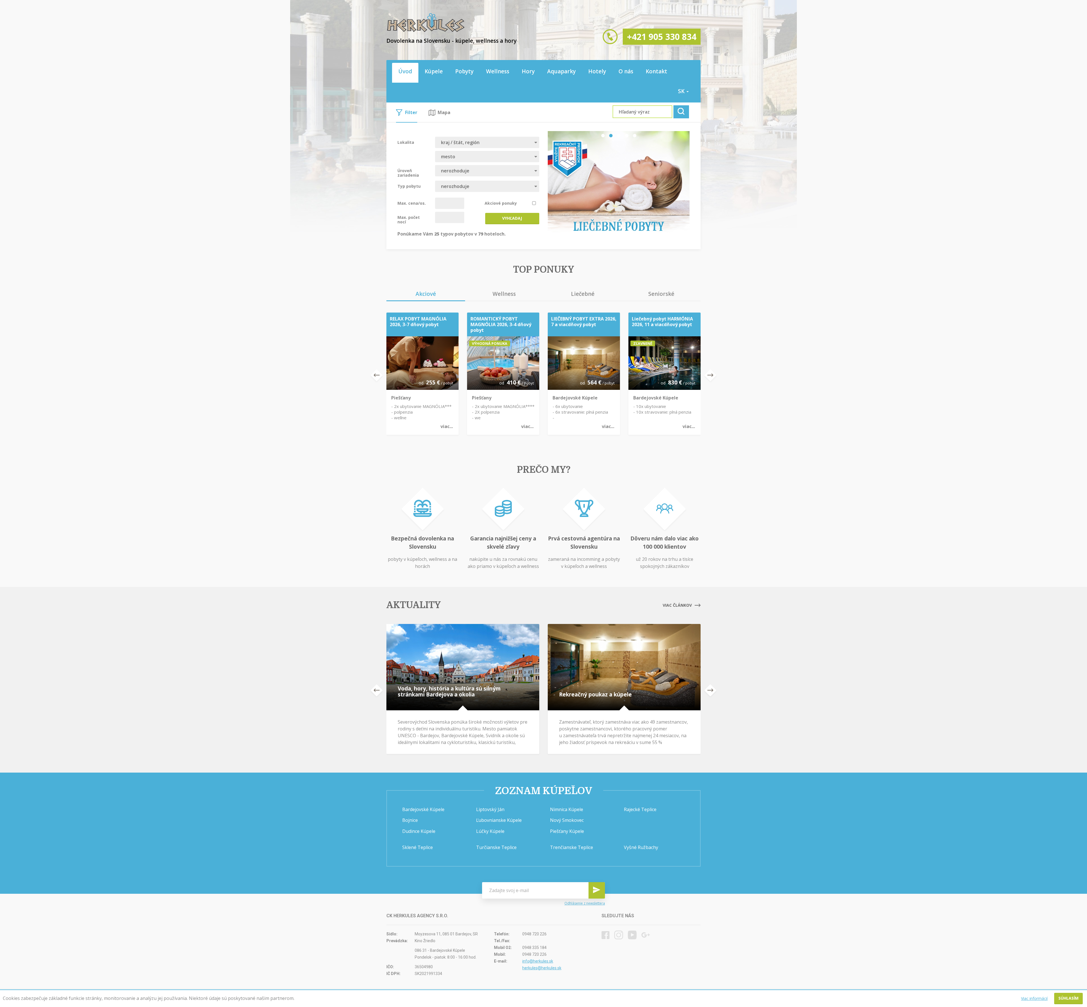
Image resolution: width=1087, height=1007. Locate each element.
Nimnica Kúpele (566, 809)
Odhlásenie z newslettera (584, 903)
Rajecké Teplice (640, 809)
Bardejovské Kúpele (423, 809)
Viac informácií (1034, 998)
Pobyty (464, 71)
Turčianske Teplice (496, 847)
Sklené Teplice (417, 847)
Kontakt (656, 71)
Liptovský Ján (490, 809)
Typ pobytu (409, 186)
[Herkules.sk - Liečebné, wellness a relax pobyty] (425, 31)
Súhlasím (1068, 998)
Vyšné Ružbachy (641, 847)
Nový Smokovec (567, 820)
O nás (626, 71)
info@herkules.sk (537, 961)
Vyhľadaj (512, 218)
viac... (446, 426)
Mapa (444, 112)
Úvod (405, 71)
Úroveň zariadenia (408, 173)
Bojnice (410, 820)
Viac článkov (677, 605)
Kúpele (434, 71)
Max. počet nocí (408, 219)
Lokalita (405, 142)
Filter (411, 112)
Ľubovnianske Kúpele (499, 820)
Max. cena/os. (411, 203)
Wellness (497, 71)
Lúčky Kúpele (490, 831)
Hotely (597, 71)
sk (682, 91)
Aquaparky (561, 71)
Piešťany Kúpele (567, 831)
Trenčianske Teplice (571, 847)
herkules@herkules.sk (541, 968)
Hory (528, 71)
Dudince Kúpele (418, 831)
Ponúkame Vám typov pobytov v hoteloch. (451, 233)
